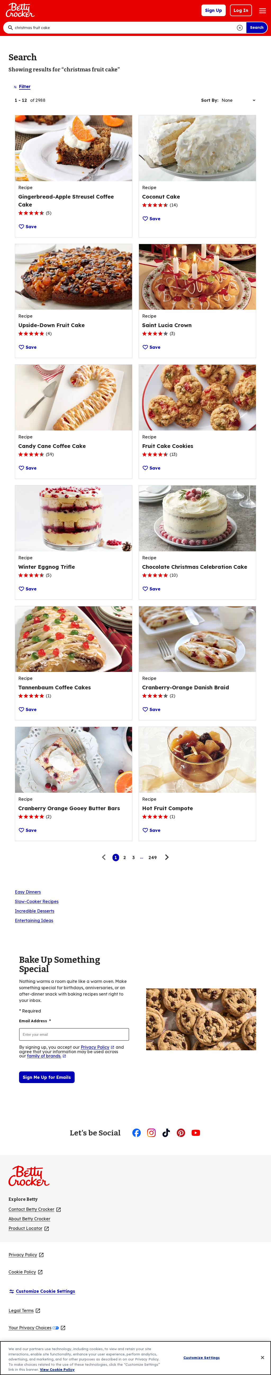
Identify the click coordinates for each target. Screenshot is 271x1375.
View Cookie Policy (57, 1369)
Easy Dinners (28, 892)
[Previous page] (105, 857)
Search (257, 27)
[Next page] (166, 857)
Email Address (35, 1021)
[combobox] (125, 28)
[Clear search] (240, 28)
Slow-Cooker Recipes (36, 901)
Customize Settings (201, 1357)
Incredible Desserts (34, 911)
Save (31, 226)
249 (152, 857)
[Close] (262, 1357)
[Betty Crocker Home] (19, 10)
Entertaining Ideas (34, 920)
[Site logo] (31, 1178)
